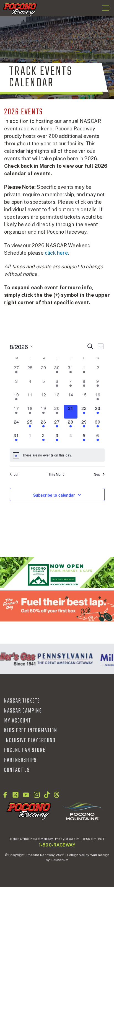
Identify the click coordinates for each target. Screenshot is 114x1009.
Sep (97, 474)
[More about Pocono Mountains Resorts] (82, 811)
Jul (16, 474)
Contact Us (17, 770)
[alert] (57, 455)
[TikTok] (47, 794)
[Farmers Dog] (57, 605)
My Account (17, 721)
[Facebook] (5, 794)
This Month (57, 474)
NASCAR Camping (23, 711)
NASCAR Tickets (22, 701)
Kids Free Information (30, 730)
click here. (57, 253)
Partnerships (20, 760)
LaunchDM (59, 860)
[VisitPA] (63, 659)
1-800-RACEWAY (57, 845)
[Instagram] (36, 794)
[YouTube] (26, 794)
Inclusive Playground (30, 740)
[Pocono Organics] (57, 572)
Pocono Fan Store (24, 750)
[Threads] (56, 794)
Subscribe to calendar (54, 495)
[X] (15, 794)
